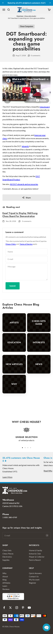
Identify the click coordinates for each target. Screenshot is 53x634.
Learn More (7, 477)
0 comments (35, 55)
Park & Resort (35, 560)
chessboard (45, 107)
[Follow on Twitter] (10, 607)
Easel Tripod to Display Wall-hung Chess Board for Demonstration (19, 215)
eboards (25, 146)
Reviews (5, 589)
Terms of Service (26, 244)
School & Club (35, 553)
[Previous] (2, 2)
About (5, 576)
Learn (4, 586)
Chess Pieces (7, 553)
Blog (4, 579)
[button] (46, 627)
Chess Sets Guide (30, 16)
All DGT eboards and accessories (24, 184)
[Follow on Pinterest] (23, 607)
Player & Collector (36, 556)
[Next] (50, 2)
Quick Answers (35, 573)
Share (28, 197)
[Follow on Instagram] (16, 607)
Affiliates (6, 583)
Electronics (7, 556)
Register (32, 583)
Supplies (5, 560)
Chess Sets (6, 550)
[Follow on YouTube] (29, 607)
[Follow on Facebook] (4, 607)
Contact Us (34, 576)
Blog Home (20, 16)
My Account (34, 579)
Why (4, 573)
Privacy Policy (11, 244)
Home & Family (35, 550)
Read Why (48, 471)
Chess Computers (26, 26)
